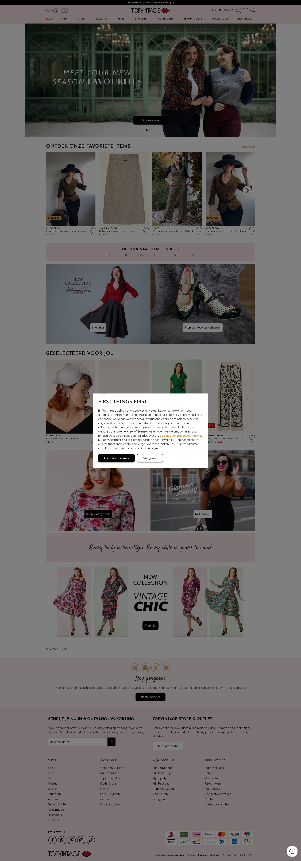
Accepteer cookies (116, 458)
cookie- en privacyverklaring (181, 435)
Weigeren (150, 458)
